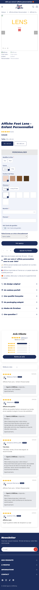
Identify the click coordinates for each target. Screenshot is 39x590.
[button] (5, 132)
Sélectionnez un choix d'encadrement (14, 233)
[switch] (4, 228)
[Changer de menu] (2, 7)
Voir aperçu (19, 243)
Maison (3, 12)
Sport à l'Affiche (12, 586)
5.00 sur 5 (24, 338)
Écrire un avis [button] (19, 357)
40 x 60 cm (20, 143)
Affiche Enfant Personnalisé (18, 12)
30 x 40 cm (7, 143)
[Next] (36, 32)
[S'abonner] (35, 549)
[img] (7, 374)
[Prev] (3, 32)
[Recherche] (33, 7)
